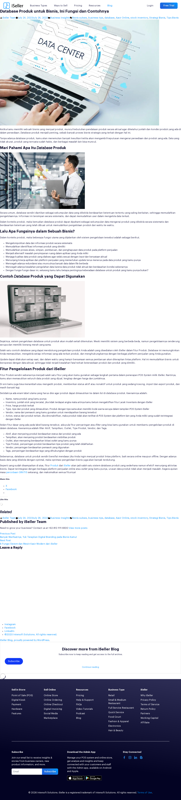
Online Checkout (53, 704)
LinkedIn (9, 631)
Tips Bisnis (173, 18)
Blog (109, 6)
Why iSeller (147, 695)
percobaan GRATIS (16, 472)
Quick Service (116, 712)
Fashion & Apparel (118, 721)
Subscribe (14, 661)
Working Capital (149, 718)
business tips (95, 18)
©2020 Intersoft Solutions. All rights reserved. (31, 634)
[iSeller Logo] (13, 6)
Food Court (114, 717)
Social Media (51, 713)
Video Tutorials (84, 709)
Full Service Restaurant (121, 708)
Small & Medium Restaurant (117, 702)
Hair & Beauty (115, 730)
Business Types (38, 6)
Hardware (17, 709)
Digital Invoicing (53, 709)
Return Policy (148, 709)
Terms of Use (144, 793)
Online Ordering (53, 700)
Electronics (114, 726)
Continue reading (90, 667)
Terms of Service (150, 704)
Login (150, 6)
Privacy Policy (148, 700)
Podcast (80, 713)
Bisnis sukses (79, 18)
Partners (145, 713)
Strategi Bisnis (157, 18)
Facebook (10, 628)
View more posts (78, 528)
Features (16, 713)
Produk (54, 465)
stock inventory (139, 18)
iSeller (67, 465)
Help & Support (85, 700)
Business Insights (60, 18)
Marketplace (51, 718)
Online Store (51, 695)
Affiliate (145, 722)
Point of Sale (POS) (22, 695)
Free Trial (168, 6)
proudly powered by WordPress (31, 640)
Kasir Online (122, 18)
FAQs (79, 704)
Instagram (10, 624)
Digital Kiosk (18, 700)
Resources (95, 6)
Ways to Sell (60, 6)
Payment (16, 704)
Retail (111, 695)
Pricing (78, 6)
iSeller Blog (6, 640)
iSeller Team (9, 18)
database (109, 18)
